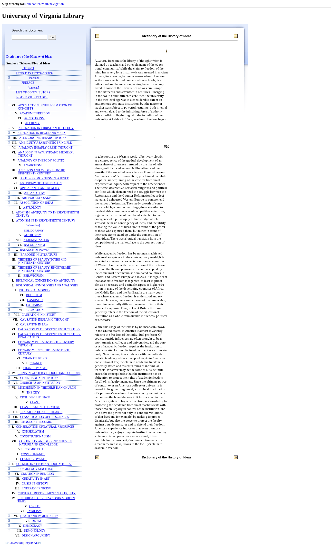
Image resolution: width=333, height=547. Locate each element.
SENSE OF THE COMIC (36, 422)
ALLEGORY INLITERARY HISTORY (42, 138)
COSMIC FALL (34, 449)
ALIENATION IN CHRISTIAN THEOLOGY (46, 128)
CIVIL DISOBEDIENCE (35, 397)
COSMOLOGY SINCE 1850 (36, 469)
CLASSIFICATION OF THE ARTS (41, 412)
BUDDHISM (34, 295)
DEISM (36, 521)
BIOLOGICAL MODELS (34, 290)
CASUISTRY (35, 300)
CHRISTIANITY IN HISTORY (39, 378)
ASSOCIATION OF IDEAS (37, 202)
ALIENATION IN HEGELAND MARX (42, 133)
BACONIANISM (34, 245)
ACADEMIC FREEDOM (35, 113)
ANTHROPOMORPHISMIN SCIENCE (44, 178)
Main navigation (53, 4)
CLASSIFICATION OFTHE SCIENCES (44, 417)
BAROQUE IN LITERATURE (38, 254)
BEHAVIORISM (33, 275)
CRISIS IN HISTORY (35, 483)
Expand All (31, 543)
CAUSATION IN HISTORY (39, 314)
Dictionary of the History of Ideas (29, 56)
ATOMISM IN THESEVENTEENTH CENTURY (45, 220)
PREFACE (27, 82)
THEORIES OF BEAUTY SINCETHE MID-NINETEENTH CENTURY (45, 269)
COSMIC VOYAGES (33, 459)
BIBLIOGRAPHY (34, 230)
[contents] (33, 87)
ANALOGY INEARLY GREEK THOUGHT (45, 147)
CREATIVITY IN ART (35, 478)
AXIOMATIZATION (36, 240)
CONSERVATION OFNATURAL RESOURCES (45, 426)
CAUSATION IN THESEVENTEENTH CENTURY (49, 329)
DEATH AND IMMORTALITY (39, 516)
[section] (34, 78)
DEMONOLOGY (34, 530)
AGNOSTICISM (34, 118)
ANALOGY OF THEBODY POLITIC (41, 160)
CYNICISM (34, 511)
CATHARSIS (34, 305)
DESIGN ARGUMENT (36, 535)
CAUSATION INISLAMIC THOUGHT (44, 319)
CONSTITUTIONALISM (35, 436)
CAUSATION (35, 310)
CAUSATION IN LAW (34, 324)
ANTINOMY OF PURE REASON (41, 183)
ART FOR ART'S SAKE (36, 198)
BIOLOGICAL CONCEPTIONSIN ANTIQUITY (45, 280)
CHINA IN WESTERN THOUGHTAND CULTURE (49, 373)
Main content (33, 4)
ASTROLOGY (32, 207)
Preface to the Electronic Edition (34, 73)
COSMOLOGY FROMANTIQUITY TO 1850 (44, 464)
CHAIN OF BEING (35, 358)
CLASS (34, 402)
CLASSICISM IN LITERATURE (40, 407)
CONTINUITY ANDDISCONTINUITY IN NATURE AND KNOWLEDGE (45, 443)
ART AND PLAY (34, 193)
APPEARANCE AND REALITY (40, 188)
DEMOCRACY (32, 525)
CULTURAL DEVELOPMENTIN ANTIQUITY (47, 493)
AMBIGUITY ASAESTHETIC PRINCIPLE (45, 142)
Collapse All (16, 543)
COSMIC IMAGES (33, 454)
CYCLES (34, 506)
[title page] (28, 68)
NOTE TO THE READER (32, 97)
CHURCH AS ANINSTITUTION (40, 383)
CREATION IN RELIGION (37, 474)
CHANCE (36, 363)
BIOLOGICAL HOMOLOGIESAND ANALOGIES (47, 285)
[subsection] (33, 225)
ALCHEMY (32, 123)
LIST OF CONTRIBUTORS (33, 92)
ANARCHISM (33, 165)
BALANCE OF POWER (34, 250)
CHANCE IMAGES (35, 368)
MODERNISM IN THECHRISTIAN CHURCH (47, 387)
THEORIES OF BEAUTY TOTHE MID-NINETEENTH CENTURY (43, 261)
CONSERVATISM (33, 431)
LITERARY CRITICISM (36, 488)
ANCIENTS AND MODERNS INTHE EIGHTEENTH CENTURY (41, 172)
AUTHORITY (32, 235)
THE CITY (33, 392)
